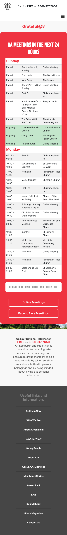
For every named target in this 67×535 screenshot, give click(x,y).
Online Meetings (33, 302)
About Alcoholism (34, 429)
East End (26, 93)
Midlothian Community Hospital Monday (30, 243)
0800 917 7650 (47, 6)
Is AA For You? (33, 438)
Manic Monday (29, 180)
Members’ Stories (33, 476)
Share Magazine (33, 513)
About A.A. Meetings (33, 466)
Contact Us (33, 522)
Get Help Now (33, 411)
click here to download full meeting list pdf (33, 287)
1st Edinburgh (29, 143)
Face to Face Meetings (33, 313)
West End (26, 171)
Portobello (27, 75)
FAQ (33, 494)
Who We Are (33, 420)
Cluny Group (28, 135)
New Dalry (27, 80)
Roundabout (33, 503)
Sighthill (25, 232)
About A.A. (33, 457)
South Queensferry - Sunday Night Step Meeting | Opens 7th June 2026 (31, 108)
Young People (33, 448)
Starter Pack (33, 485)
